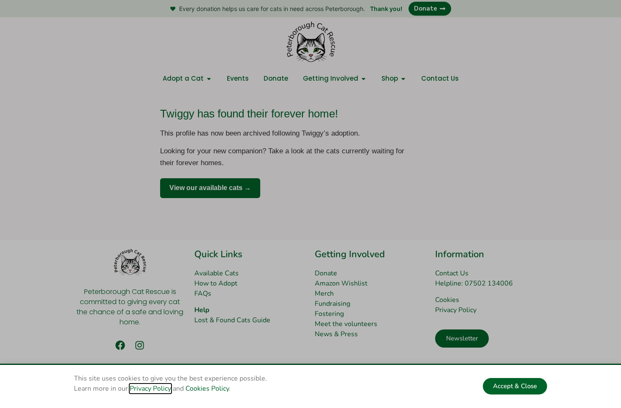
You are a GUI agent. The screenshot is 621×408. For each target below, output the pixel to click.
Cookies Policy (207, 388)
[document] (310, 204)
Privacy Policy (150, 388)
